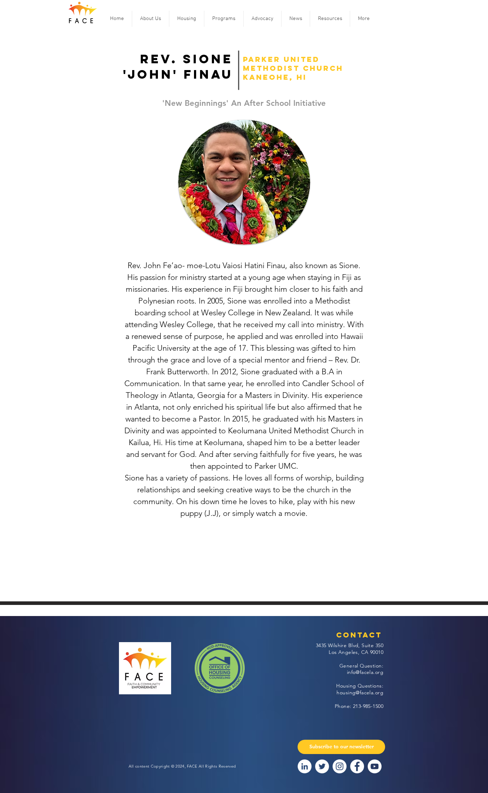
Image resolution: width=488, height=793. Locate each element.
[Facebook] (357, 766)
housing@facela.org (360, 692)
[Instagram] (340, 766)
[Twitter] (322, 766)
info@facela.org (365, 672)
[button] (150, 19)
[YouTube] (375, 766)
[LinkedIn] (305, 766)
